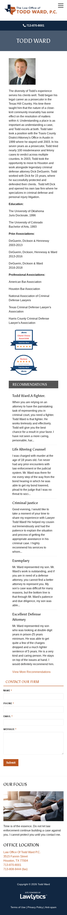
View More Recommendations (31, 671)
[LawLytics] (33, 896)
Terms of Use (18, 907)
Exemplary (20, 561)
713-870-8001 (35, 25)
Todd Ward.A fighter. (28, 396)
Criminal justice (25, 503)
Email (8, 716)
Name (7, 690)
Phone (8, 703)
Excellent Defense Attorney (26, 617)
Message (9, 729)
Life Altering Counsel (29, 449)
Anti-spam (50, 907)
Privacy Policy (35, 907)
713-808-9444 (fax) (15, 869)
